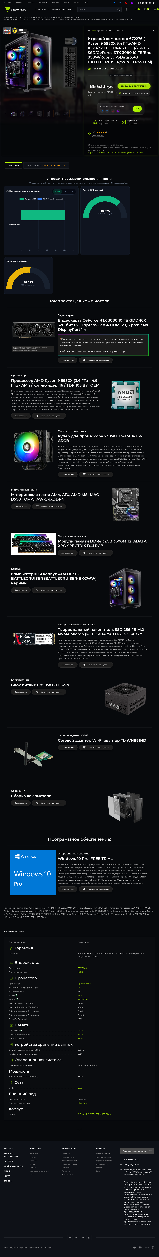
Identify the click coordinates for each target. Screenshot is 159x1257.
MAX (89, 1237)
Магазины (66, 1154)
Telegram (76, 1237)
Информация (69, 1149)
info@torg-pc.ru (131, 1164)
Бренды (8, 1181)
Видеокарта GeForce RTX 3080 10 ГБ (108, 68)
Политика (66, 1171)
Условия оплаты (68, 1157)
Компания (35, 1149)
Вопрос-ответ (102, 1164)
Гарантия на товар (69, 1164)
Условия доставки (69, 1161)
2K (65, 192)
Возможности (67, 1174)
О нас (32, 1174)
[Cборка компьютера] (125, 806)
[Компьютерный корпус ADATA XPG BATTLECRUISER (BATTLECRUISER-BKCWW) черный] (125, 587)
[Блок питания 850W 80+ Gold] (125, 698)
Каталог (8, 1149)
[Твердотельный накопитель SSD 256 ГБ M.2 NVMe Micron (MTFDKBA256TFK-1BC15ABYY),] (33, 639)
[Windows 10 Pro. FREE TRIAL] (33, 872)
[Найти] (119, 9)
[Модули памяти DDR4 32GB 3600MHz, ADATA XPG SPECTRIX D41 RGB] (33, 544)
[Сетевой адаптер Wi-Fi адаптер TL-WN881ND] (33, 754)
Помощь (101, 1149)
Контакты (34, 1154)
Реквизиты (66, 1168)
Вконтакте (70, 1237)
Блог (98, 1171)
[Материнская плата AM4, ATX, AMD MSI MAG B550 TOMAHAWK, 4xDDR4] (125, 504)
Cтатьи (32, 1164)
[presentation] (5, 113)
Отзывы (33, 1168)
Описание (13, 165)
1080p (57, 192)
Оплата (33, 1157)
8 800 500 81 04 (147, 3)
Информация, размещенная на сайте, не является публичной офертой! (115, 153)
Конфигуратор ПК (13, 1166)
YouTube (82, 1237)
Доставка (34, 1161)
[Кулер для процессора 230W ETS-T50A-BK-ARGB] (33, 450)
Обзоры (99, 1168)
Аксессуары (46, 165)
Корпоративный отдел (39, 1171)
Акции (7, 1171)
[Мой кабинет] (127, 9)
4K (72, 192)
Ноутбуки (9, 1161)
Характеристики (67, 360)
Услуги (7, 1176)
